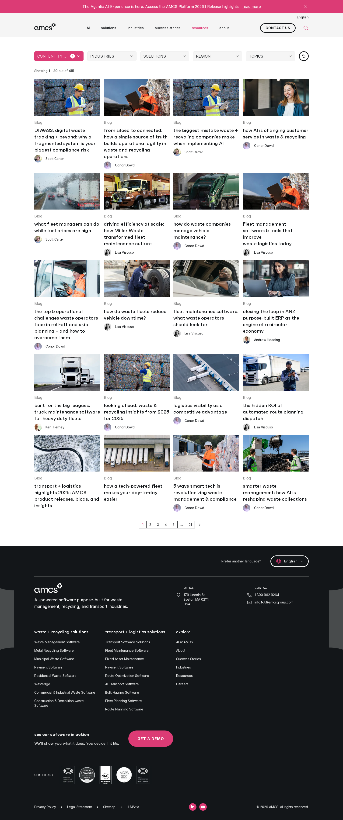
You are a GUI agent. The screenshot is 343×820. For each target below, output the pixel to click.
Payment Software (48, 667)
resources (200, 28)
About (180, 650)
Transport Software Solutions (127, 642)
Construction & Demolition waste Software (59, 703)
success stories (168, 28)
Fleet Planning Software (123, 701)
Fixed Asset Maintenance (124, 659)
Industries (183, 667)
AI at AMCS (184, 642)
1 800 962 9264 (267, 595)
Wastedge (42, 684)
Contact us (278, 28)
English (303, 17)
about (224, 28)
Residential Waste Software (55, 676)
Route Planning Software (124, 709)
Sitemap (109, 807)
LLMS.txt (133, 807)
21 (190, 525)
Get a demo (150, 738)
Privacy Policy (45, 807)
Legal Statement (79, 807)
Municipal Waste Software (54, 659)
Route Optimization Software (127, 676)
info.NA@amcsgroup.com (274, 602)
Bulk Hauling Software (122, 692)
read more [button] (251, 6)
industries (135, 28)
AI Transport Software (122, 684)
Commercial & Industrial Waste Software (64, 692)
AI (88, 28)
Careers (182, 684)
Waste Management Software (57, 642)
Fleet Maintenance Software (127, 650)
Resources (184, 676)
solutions (108, 28)
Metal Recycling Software (54, 650)
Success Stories (188, 659)
